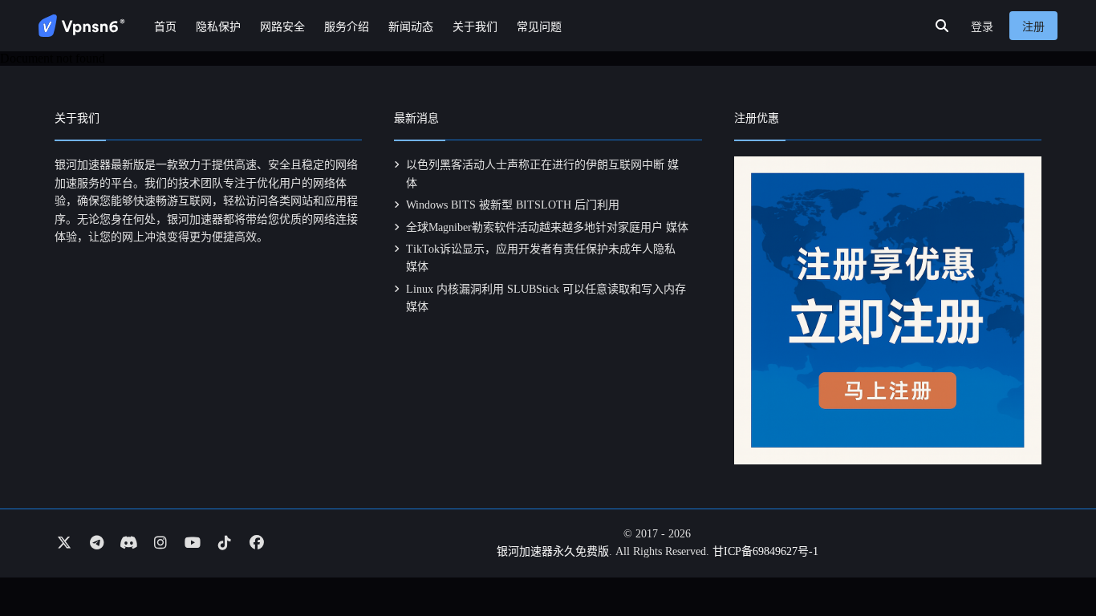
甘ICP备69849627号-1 (765, 551)
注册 (1033, 27)
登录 (982, 27)
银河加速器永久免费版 (553, 551)
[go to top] (1052, 558)
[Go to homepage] (82, 25)
